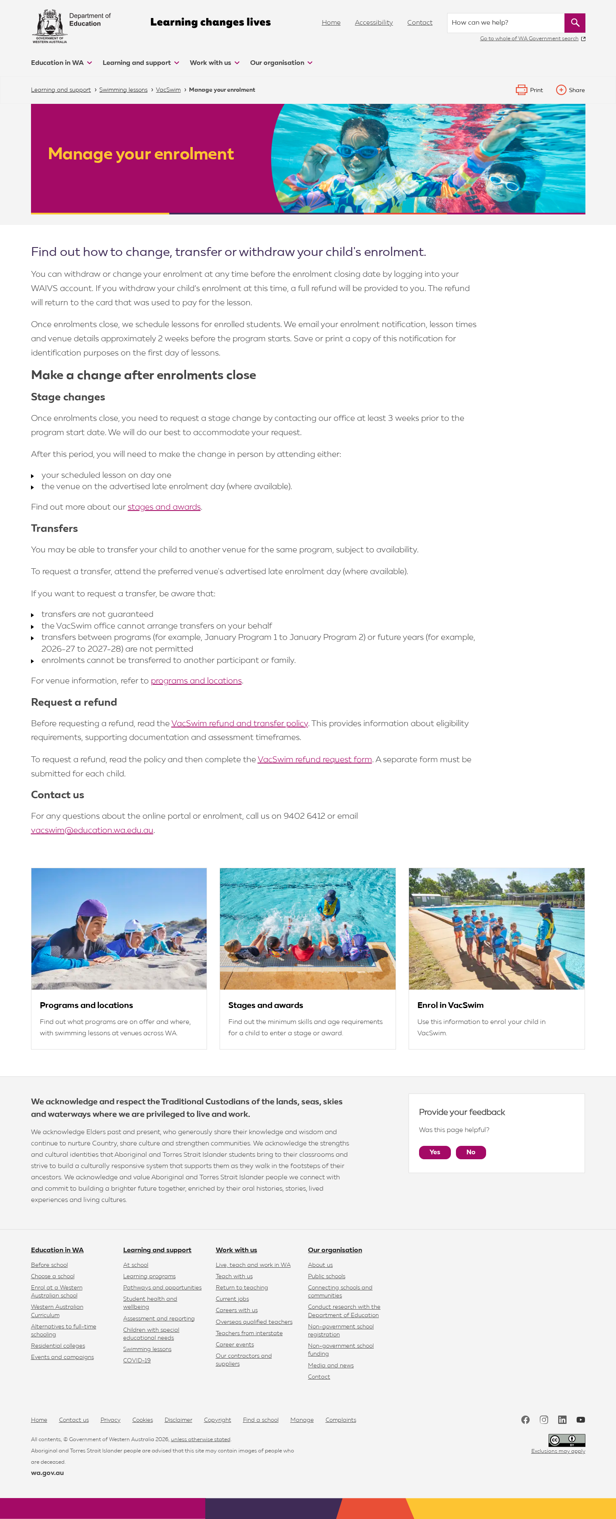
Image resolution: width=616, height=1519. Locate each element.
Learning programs (149, 1276)
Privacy (111, 1420)
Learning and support (138, 63)
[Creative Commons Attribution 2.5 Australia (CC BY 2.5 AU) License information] (567, 1440)
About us (320, 1265)
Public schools (326, 1276)
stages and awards (164, 507)
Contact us (74, 1420)
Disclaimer (178, 1420)
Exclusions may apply (558, 1451)
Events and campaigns (62, 1357)
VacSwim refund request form (315, 760)
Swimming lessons (147, 1349)
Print (536, 90)
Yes (435, 1152)
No (471, 1152)
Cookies (142, 1420)
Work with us (211, 63)
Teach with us (234, 1276)
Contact (419, 23)
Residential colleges (58, 1346)
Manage (302, 1420)
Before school (49, 1265)
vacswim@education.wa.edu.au (92, 830)
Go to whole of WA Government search (529, 38)
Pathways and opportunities (162, 1288)
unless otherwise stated (200, 1439)
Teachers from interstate (249, 1333)
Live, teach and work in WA (253, 1265)
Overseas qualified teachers (254, 1322)
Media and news (331, 1366)
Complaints (341, 1420)
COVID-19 (137, 1361)
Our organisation (278, 63)
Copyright (217, 1420)
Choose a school (53, 1276)
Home (331, 23)
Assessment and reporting (159, 1319)
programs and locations (196, 681)
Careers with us (237, 1310)
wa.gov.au (47, 1473)
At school (135, 1265)
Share (577, 90)
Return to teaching (242, 1288)
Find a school (261, 1420)
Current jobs (232, 1299)
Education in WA (58, 63)
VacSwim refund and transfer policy (239, 724)
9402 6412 (304, 816)
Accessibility (374, 23)
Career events (235, 1345)
